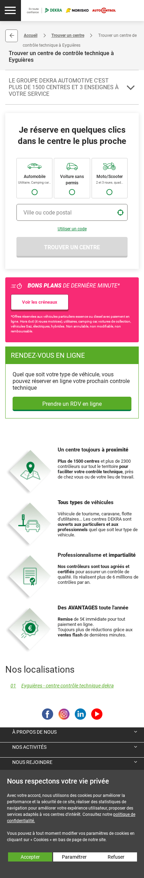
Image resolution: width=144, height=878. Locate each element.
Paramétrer (74, 857)
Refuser (116, 857)
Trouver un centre (67, 35)
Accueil (30, 35)
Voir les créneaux (39, 302)
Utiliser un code (72, 228)
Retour (11, 35)
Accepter (30, 857)
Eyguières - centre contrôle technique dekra (62, 686)
